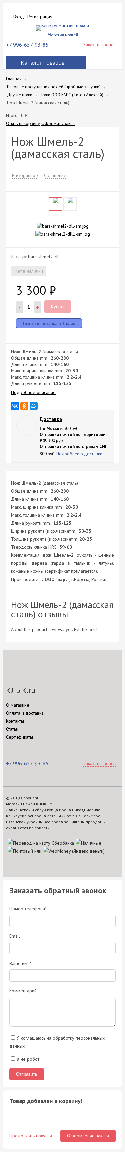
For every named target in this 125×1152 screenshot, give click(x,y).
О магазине (17, 705)
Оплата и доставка (25, 713)
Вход (18, 17)
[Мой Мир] (34, 406)
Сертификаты (19, 737)
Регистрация (39, 17)
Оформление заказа (88, 1136)
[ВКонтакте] (15, 406)
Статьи (12, 729)
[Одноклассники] (24, 406)
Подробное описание (33, 392)
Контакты (15, 721)
